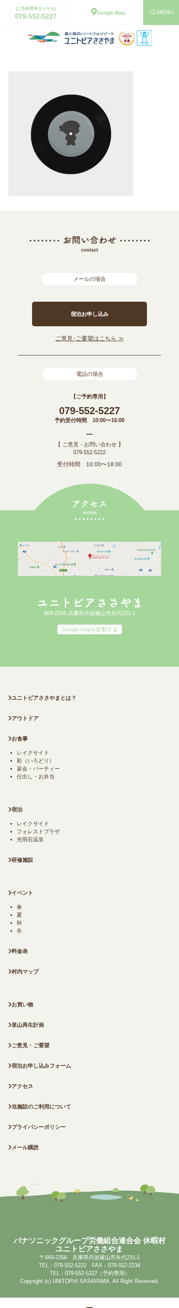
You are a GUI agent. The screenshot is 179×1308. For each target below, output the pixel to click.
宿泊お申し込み (90, 314)
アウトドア (25, 718)
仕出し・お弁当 (36, 776)
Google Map (111, 13)
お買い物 (22, 1004)
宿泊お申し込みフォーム (41, 1066)
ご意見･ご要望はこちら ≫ (89, 338)
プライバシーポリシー (39, 1127)
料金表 (20, 951)
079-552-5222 (89, 452)
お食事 (20, 738)
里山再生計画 (28, 1025)
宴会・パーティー (38, 768)
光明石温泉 (30, 839)
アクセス (22, 1086)
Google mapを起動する (90, 629)
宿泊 (17, 809)
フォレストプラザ (38, 831)
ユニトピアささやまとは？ (44, 698)
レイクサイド (33, 753)
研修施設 (22, 860)
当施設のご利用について (41, 1106)
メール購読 (25, 1147)
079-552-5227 (36, 16)
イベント (22, 893)
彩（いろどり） (36, 761)
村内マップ (25, 971)
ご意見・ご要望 (31, 1045)
